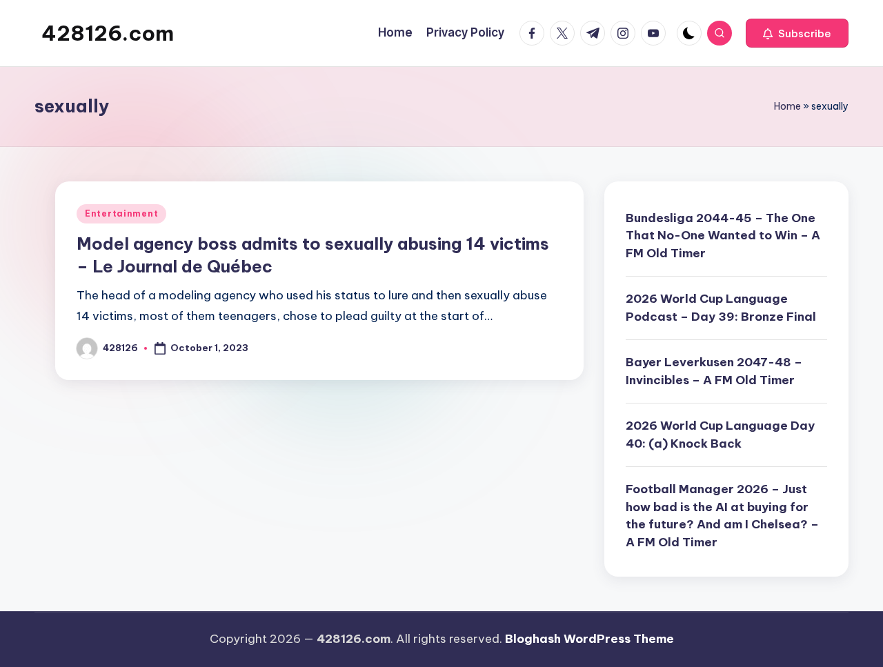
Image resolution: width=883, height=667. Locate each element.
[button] (797, 33)
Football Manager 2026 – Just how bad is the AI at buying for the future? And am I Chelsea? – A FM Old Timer (722, 515)
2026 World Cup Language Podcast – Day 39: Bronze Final (721, 307)
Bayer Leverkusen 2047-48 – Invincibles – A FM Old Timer (714, 371)
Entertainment (121, 213)
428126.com (107, 33)
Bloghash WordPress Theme (589, 638)
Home (787, 106)
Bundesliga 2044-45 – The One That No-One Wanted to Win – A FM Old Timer (723, 235)
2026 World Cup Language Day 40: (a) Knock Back (720, 434)
